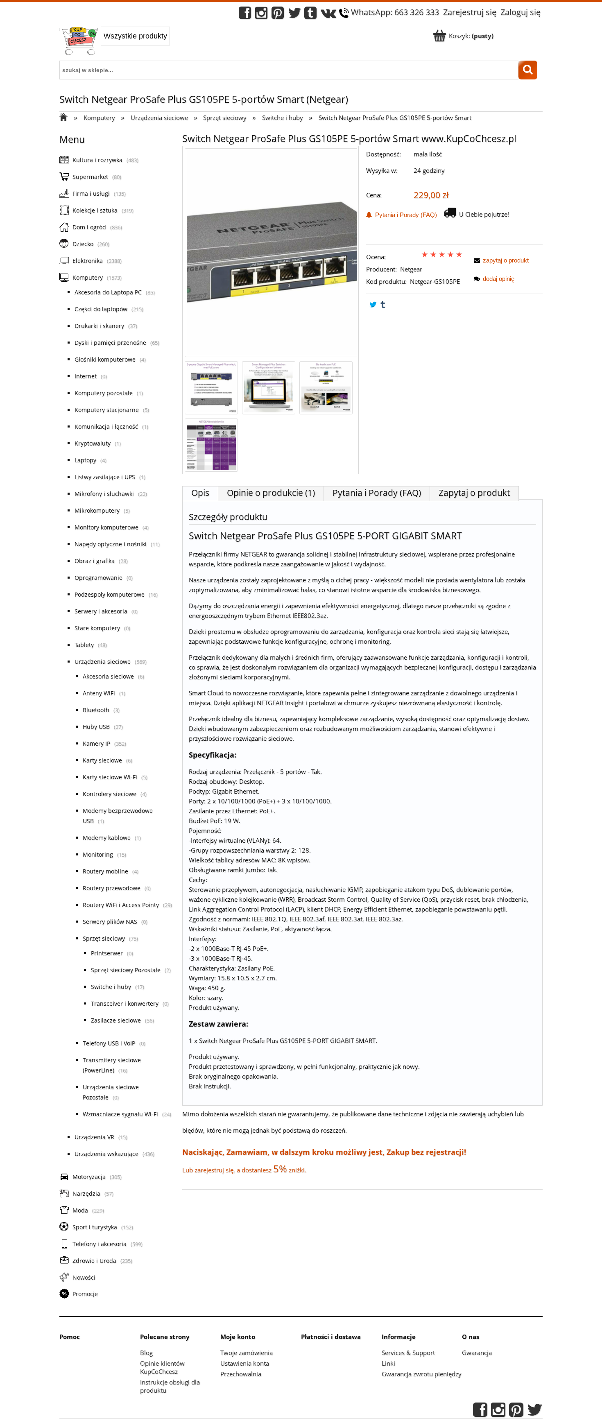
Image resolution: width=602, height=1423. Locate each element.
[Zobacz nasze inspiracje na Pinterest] (278, 14)
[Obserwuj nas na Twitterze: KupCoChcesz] (294, 14)
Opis (200, 492)
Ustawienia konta (244, 1363)
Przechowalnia (240, 1374)
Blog (146, 1352)
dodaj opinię (498, 278)
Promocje (85, 1294)
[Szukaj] (527, 70)
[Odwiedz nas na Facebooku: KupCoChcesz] (245, 14)
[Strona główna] (80, 42)
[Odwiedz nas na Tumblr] (310, 14)
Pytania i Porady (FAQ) (404, 214)
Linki (388, 1363)
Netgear (411, 269)
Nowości (83, 1277)
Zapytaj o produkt (474, 492)
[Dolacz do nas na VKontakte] (328, 14)
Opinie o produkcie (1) (271, 492)
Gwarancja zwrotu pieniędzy (422, 1374)
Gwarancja (477, 1352)
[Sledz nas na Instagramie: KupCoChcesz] (261, 14)
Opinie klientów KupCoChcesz (162, 1367)
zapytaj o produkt (506, 260)
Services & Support (408, 1352)
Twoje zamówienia (246, 1352)
